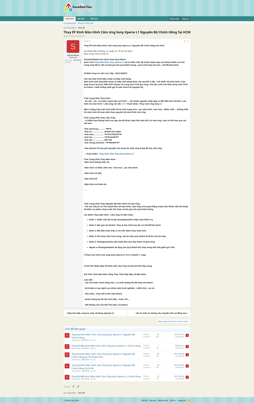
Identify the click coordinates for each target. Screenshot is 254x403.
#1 (188, 41)
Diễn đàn (69, 19)
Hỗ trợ (172, 400)
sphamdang (70, 36)
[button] (86, 19)
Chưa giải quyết (70, 23)
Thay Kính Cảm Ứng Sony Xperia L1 (116, 153)
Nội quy (152, 400)
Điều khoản (163, 400)
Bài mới (81, 19)
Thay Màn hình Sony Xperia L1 (109, 62)
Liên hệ (144, 400)
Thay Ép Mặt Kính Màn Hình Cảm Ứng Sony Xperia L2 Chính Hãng (106, 376)
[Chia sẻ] (184, 41)
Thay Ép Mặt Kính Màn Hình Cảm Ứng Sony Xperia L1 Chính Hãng (106, 345)
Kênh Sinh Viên (72, 400)
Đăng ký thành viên (85, 23)
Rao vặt (93, 340)
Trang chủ (181, 400)
